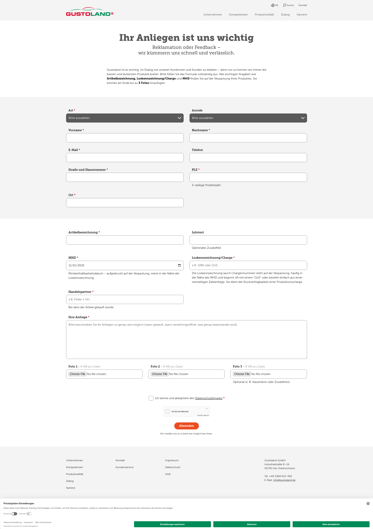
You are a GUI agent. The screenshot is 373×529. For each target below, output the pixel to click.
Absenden (186, 426)
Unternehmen (212, 14)
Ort (71, 195)
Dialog (285, 14)
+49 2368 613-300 (280, 476)
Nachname (201, 130)
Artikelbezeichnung (84, 232)
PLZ (196, 169)
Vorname (76, 130)
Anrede (197, 110)
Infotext (198, 232)
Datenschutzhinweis (208, 398)
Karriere (302, 14)
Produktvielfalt (264, 14)
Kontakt (303, 5)
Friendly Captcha (203, 415)
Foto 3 (249, 366)
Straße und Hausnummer (88, 169)
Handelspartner (81, 292)
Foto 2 (167, 366)
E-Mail (74, 150)
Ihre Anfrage (78, 317)
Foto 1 (84, 366)
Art (71, 110)
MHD (73, 257)
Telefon (197, 150)
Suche (290, 5)
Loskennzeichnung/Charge (213, 257)
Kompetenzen (238, 14)
